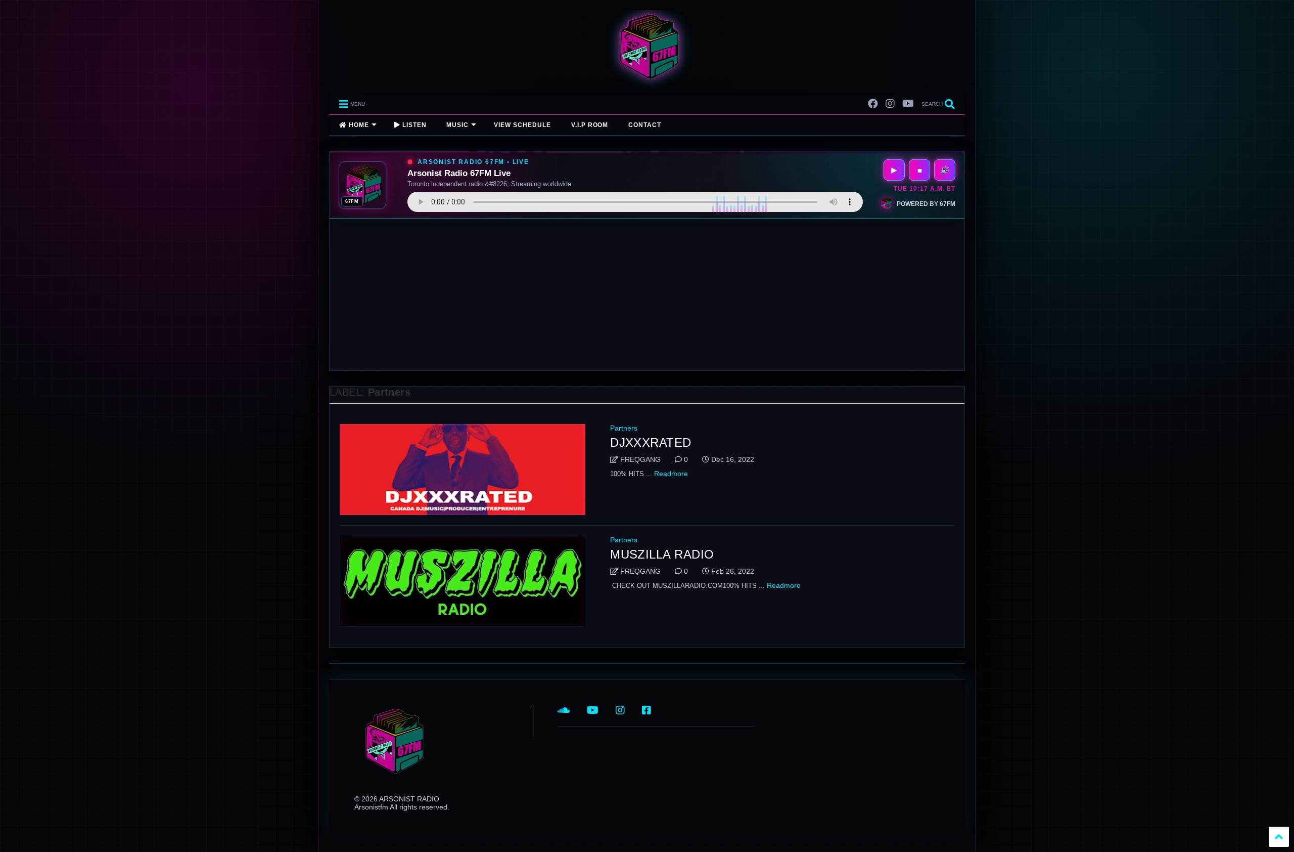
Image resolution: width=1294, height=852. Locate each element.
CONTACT (644, 125)
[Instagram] (890, 104)
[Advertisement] (647, 294)
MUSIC (457, 125)
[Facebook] (873, 104)
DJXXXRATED (650, 442)
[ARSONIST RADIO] (647, 81)
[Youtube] (908, 104)
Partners (623, 428)
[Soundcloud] (563, 710)
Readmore (671, 474)
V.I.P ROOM (590, 125)
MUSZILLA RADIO (662, 554)
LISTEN (413, 125)
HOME (358, 125)
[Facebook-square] (646, 710)
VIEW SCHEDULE (522, 125)
